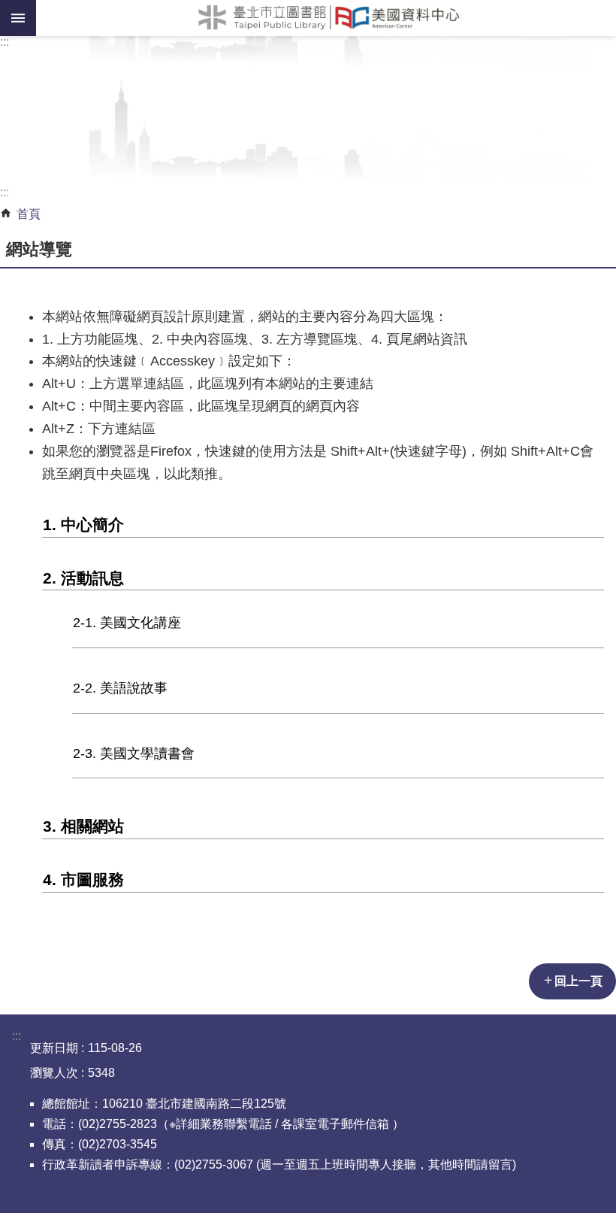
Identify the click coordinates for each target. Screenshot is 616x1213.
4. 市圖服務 (83, 879)
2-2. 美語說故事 (120, 688)
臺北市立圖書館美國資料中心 (326, 18)
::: (4, 41)
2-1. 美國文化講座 (127, 622)
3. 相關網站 (83, 826)
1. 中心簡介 (83, 524)
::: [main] (4, 192)
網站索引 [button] (18, 18)
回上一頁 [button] (578, 981)
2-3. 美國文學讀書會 (134, 753)
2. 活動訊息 (83, 578)
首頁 (29, 214)
